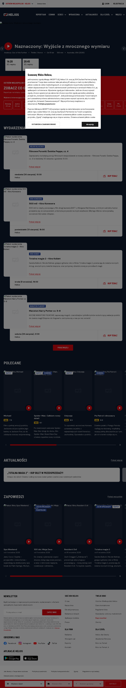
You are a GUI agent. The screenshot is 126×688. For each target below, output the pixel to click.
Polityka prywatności (46, 104)
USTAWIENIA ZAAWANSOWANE (44, 124)
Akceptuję (90, 124)
